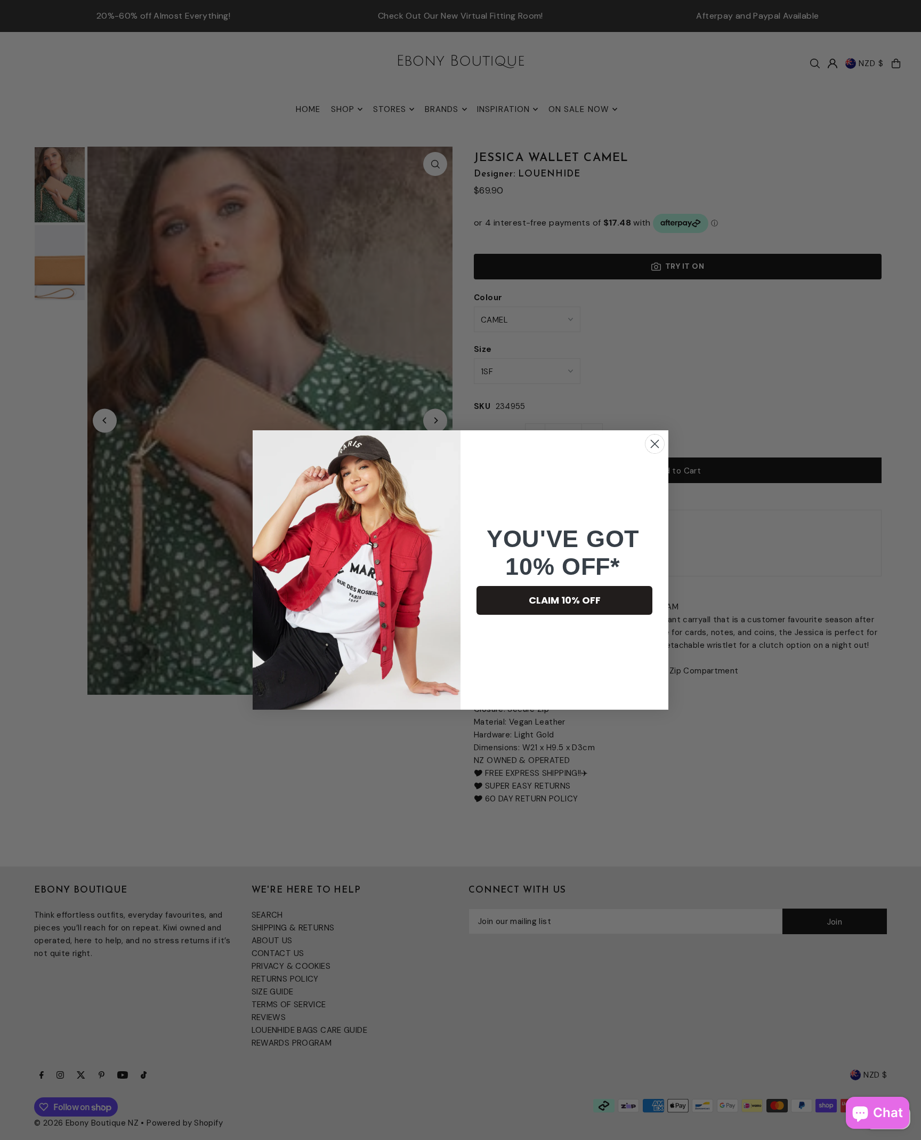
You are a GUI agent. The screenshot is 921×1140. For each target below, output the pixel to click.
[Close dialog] (654, 444)
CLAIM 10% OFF (565, 600)
